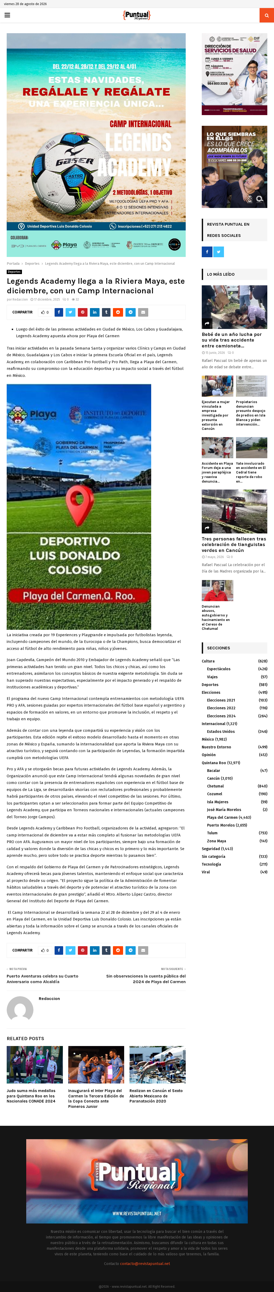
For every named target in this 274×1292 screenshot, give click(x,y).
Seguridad (211, 849)
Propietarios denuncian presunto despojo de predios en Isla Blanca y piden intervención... (250, 413)
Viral (206, 872)
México (208, 739)
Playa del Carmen (222, 817)
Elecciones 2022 (221, 708)
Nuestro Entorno (216, 747)
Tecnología (211, 864)
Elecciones (211, 692)
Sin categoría (213, 856)
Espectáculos (218, 669)
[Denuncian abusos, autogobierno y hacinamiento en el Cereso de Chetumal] (217, 590)
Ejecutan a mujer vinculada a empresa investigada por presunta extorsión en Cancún (216, 415)
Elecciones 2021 (221, 700)
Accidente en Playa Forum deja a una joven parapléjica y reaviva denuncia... (217, 472)
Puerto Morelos (221, 825)
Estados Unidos (221, 731)
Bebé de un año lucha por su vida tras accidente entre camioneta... (232, 340)
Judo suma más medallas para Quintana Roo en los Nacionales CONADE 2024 (31, 1096)
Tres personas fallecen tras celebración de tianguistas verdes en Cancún (234, 544)
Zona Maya (216, 841)
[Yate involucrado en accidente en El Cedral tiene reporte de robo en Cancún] (252, 447)
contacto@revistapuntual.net (145, 1263)
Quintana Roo (214, 763)
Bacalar (213, 770)
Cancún (213, 778)
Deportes (14, 272)
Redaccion (20, 299)
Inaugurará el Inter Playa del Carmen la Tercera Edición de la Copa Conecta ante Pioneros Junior (96, 1098)
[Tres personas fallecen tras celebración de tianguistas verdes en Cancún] (234, 511)
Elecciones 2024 (221, 716)
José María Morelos (224, 810)
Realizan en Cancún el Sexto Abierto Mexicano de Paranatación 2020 (156, 1096)
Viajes (212, 677)
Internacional (213, 724)
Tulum (212, 833)
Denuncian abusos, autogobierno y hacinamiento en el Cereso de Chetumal (216, 617)
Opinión (209, 755)
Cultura (208, 661)
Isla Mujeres (217, 802)
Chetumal (215, 786)
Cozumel (214, 794)
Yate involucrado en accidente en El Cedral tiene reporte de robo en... (251, 472)
